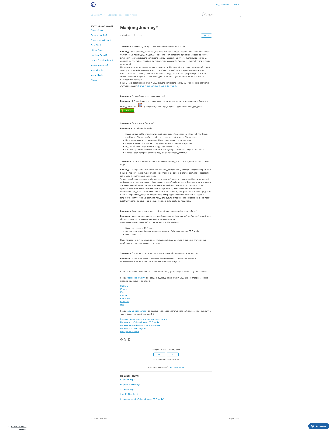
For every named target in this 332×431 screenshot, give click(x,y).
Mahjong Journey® (99, 65)
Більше (94, 80)
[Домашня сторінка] (93, 4)
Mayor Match (97, 75)
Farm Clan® (96, 45)
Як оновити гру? (128, 379)
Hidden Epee (97, 50)
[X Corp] (125, 339)
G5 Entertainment (98, 15)
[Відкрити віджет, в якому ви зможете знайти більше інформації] (318, 426)
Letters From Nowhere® (102, 60)
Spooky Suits (97, 30)
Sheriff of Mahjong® (129, 394)
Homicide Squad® (99, 55)
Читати (206, 35)
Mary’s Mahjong (98, 70)
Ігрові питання (131, 15)
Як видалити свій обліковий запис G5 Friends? (142, 399)
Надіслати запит (223, 4)
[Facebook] (121, 339)
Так (159, 354)
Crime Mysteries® (99, 35)
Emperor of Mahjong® (101, 40)
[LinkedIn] (129, 339)
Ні (173, 354)
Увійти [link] (236, 4)
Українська (234, 418)
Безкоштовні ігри (115, 15)
